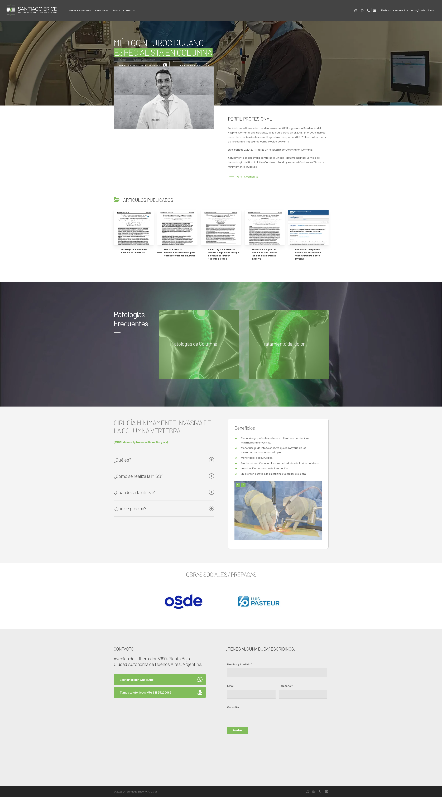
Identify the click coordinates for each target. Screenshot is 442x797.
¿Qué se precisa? (130, 508)
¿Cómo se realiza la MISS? (138, 476)
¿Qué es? (122, 460)
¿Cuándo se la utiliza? (134, 492)
